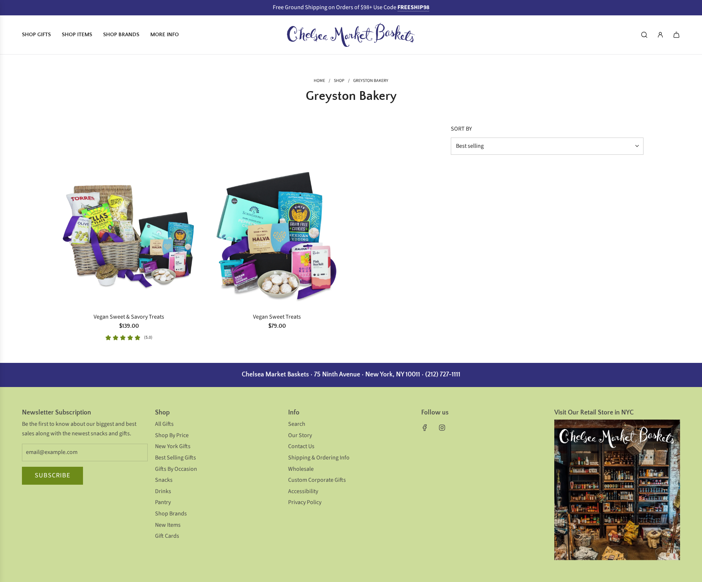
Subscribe (52, 475)
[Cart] (676, 35)
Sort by (461, 129)
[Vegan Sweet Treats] (277, 236)
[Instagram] (442, 428)
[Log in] (660, 35)
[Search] (644, 35)
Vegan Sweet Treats (277, 317)
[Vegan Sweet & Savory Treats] (128, 236)
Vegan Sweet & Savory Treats (129, 317)
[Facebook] (425, 428)
